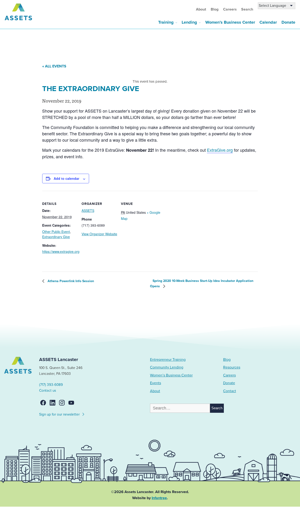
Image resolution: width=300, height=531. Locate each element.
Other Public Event (56, 231)
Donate (288, 22)
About (201, 9)
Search (247, 9)
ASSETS (88, 210)
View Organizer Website (99, 234)
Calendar (268, 22)
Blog (214, 9)
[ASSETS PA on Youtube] (71, 403)
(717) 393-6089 (51, 385)
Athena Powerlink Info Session (70, 281)
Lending (189, 22)
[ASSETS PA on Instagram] (62, 403)
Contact (229, 391)
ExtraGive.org (220, 150)
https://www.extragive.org (60, 251)
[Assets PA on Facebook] (43, 403)
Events (155, 383)
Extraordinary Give (56, 236)
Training (166, 22)
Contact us (47, 390)
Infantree (159, 498)
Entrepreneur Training (168, 359)
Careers (230, 9)
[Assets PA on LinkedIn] (52, 403)
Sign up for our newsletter (60, 414)
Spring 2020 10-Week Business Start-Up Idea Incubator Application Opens (201, 283)
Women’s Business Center (230, 22)
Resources (231, 367)
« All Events (54, 66)
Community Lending (166, 367)
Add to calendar (66, 178)
